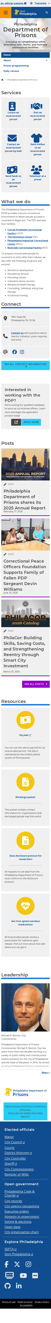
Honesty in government (22, 1216)
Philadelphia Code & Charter (20, 1193)
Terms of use (9, 1302)
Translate (40, 3)
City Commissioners (19, 1169)
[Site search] (46, 12)
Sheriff (9, 1163)
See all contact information (25, 364)
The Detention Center (20, 236)
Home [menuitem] (7, 55)
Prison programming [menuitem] (16, 65)
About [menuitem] (7, 60)
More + (46, 1072)
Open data (12, 1227)
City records (13, 1201)
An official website (12, 3)
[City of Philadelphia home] (26, 13)
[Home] (2, 80)
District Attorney (17, 1152)
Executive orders (17, 1211)
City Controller (15, 1158)
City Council (13, 1142)
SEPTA (9, 1249)
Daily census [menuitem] (11, 71)
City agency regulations (22, 1206)
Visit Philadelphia (17, 1254)
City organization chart (22, 1232)
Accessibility (26, 1305)
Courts (9, 1147)
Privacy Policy (42, 1302)
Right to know (25, 1302)
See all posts (34, 684)
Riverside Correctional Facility (25, 247)
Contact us (17, 333)
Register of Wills (17, 1174)
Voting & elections (18, 1221)
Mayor (9, 1137)
